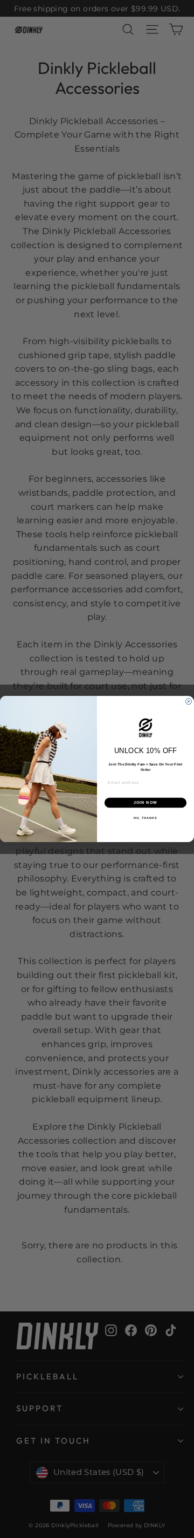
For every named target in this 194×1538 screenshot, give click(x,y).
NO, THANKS (145, 817)
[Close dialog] (188, 702)
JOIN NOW (145, 803)
